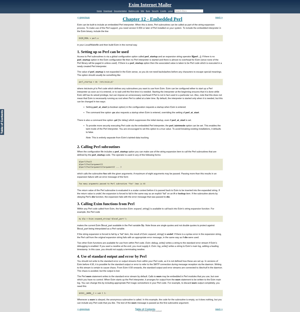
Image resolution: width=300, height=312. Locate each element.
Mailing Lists (133, 11)
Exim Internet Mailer (150, 4)
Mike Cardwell (157, 311)
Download (107, 11)
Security (155, 11)
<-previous (83, 17)
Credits (163, 11)
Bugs (148, 11)
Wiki (142, 11)
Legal (170, 11)
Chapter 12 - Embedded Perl (152, 19)
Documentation (120, 11)
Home (99, 11)
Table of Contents (145, 309)
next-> (219, 17)
